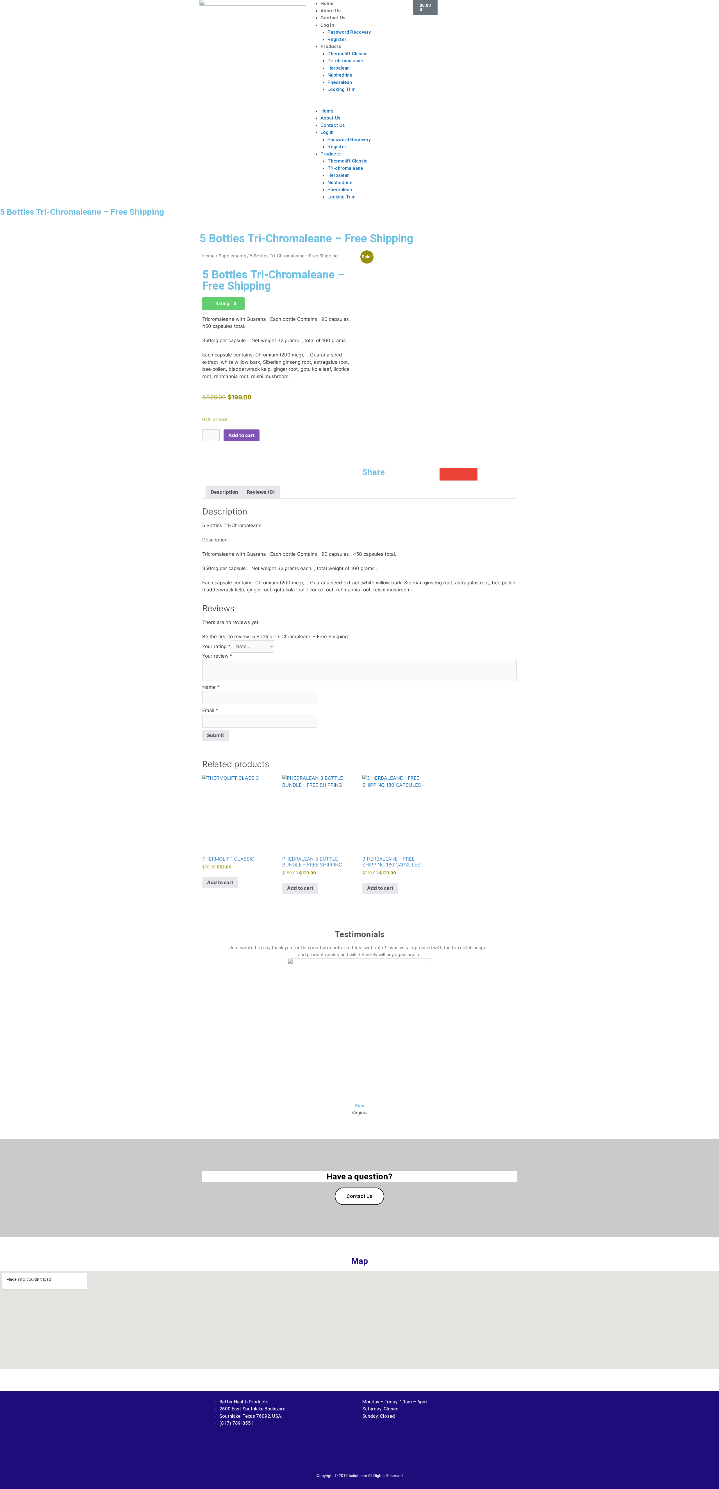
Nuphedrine (339, 75)
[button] (359, 103)
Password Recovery (349, 32)
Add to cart (241, 435)
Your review (217, 656)
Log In (327, 25)
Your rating (216, 646)
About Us (330, 10)
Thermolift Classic (347, 53)
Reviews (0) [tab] (261, 492)
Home (326, 3)
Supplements (232, 256)
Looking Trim (341, 89)
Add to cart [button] (220, 882)
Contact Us (332, 17)
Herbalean (338, 68)
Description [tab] (224, 492)
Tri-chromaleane (345, 60)
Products (330, 46)
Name (211, 687)
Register (336, 39)
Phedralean (339, 82)
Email (210, 710)
